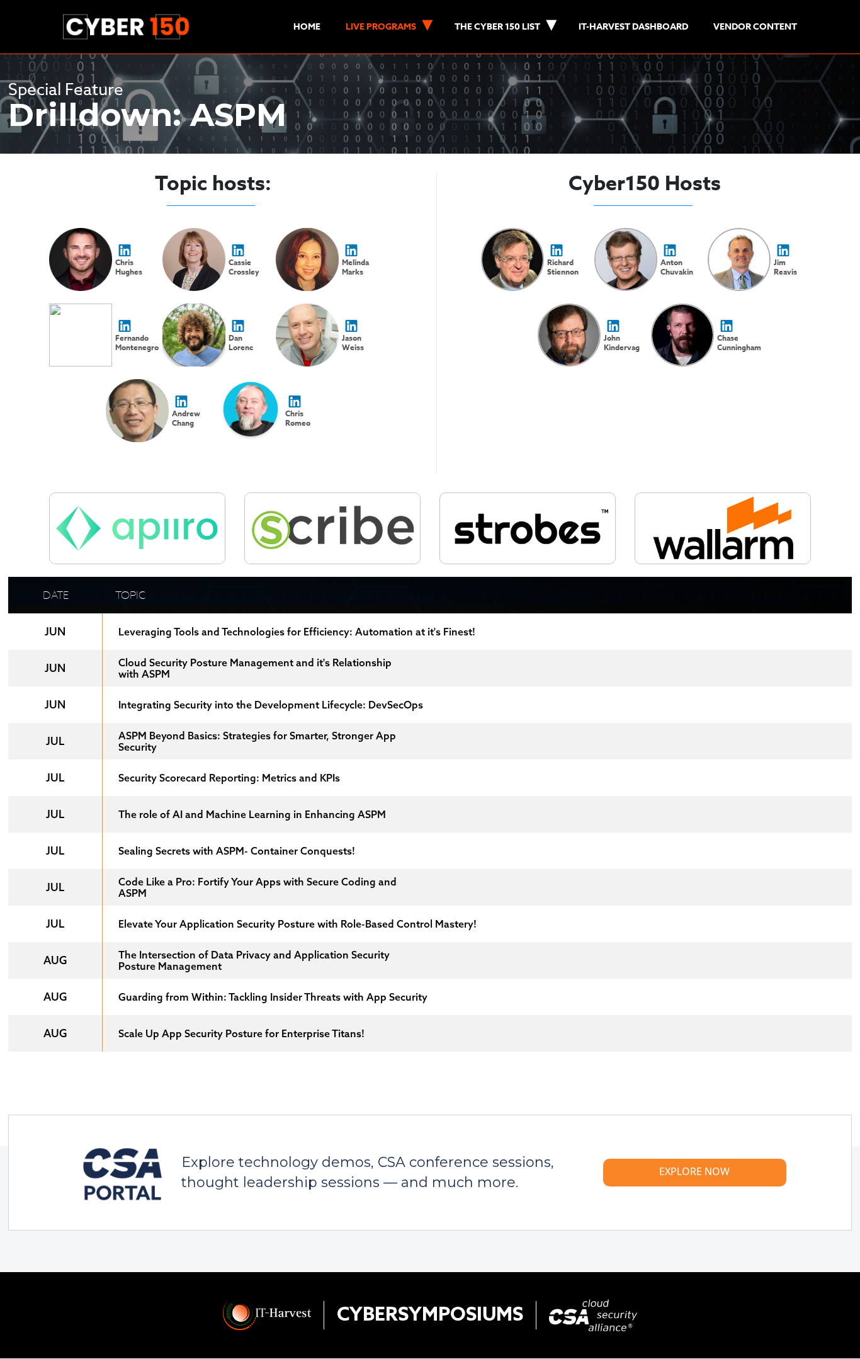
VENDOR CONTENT (755, 26)
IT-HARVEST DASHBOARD (633, 26)
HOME (306, 26)
